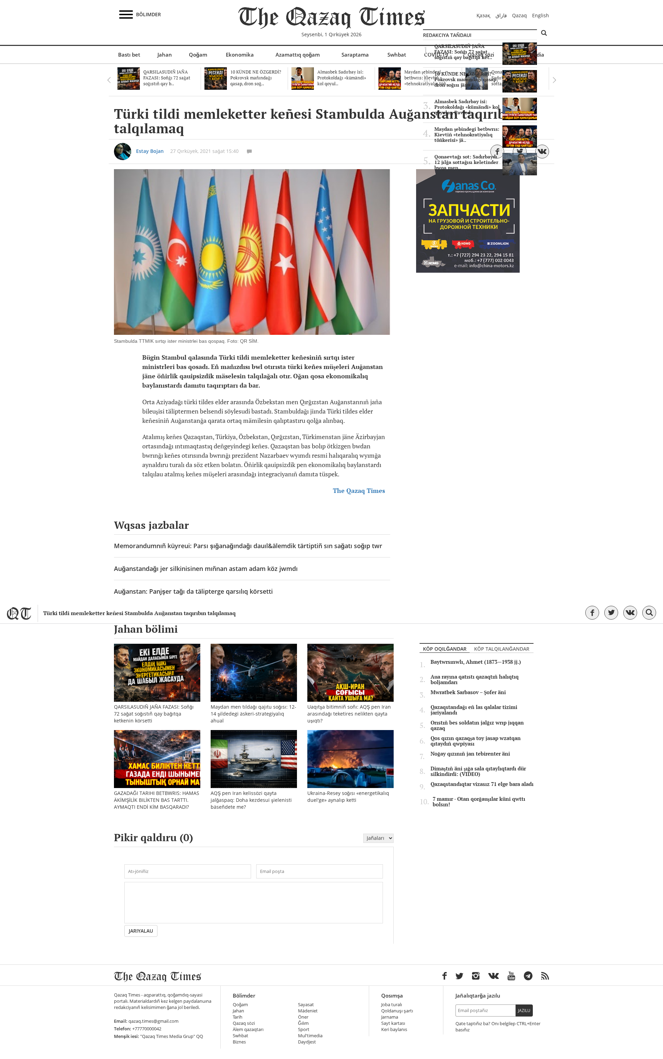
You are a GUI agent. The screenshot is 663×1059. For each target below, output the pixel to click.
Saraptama (355, 54)
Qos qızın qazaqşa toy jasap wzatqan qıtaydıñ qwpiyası (476, 741)
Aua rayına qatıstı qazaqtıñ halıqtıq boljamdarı (475, 679)
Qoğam (198, 54)
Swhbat (396, 54)
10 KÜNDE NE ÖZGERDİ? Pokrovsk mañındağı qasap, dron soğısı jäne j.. (466, 79)
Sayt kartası (393, 1023)
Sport (303, 1029)
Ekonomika (240, 54)
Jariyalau (141, 930)
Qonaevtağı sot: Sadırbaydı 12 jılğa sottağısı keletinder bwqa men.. (466, 162)
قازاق (501, 15)
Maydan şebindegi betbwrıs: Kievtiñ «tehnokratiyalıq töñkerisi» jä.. (466, 134)
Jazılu (524, 1010)
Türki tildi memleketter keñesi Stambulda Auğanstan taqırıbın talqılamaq (139, 613)
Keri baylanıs (394, 1029)
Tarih (237, 1017)
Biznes (239, 1042)
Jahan (164, 54)
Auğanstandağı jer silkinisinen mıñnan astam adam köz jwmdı (206, 568)
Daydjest (307, 1042)
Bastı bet (129, 54)
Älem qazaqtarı (248, 1029)
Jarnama (389, 1017)
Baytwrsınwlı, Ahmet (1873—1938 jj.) (476, 662)
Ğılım (303, 1023)
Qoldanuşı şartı (397, 1011)
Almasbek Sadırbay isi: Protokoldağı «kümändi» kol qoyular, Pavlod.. (467, 107)
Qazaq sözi (244, 1023)
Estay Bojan (150, 151)
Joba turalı (391, 1005)
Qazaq (519, 15)
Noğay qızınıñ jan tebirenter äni (470, 754)
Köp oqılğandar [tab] (445, 648)
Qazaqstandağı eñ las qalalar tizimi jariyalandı (474, 710)
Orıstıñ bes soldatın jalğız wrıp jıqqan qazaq (477, 725)
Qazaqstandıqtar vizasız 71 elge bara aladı (482, 784)
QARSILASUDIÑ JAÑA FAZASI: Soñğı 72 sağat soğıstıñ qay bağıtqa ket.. (463, 51)
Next (554, 80)
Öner (303, 1017)
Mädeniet (308, 1011)
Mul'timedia (310, 1036)
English (540, 15)
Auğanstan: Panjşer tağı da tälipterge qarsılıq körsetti (193, 591)
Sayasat (306, 1005)
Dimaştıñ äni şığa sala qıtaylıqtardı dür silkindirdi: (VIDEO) (478, 771)
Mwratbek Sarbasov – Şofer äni (468, 692)
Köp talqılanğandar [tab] (501, 648)
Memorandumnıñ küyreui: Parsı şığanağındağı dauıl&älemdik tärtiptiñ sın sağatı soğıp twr (248, 546)
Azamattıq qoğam (298, 54)
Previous (108, 80)
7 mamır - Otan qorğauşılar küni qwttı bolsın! (479, 801)
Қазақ (483, 15)
